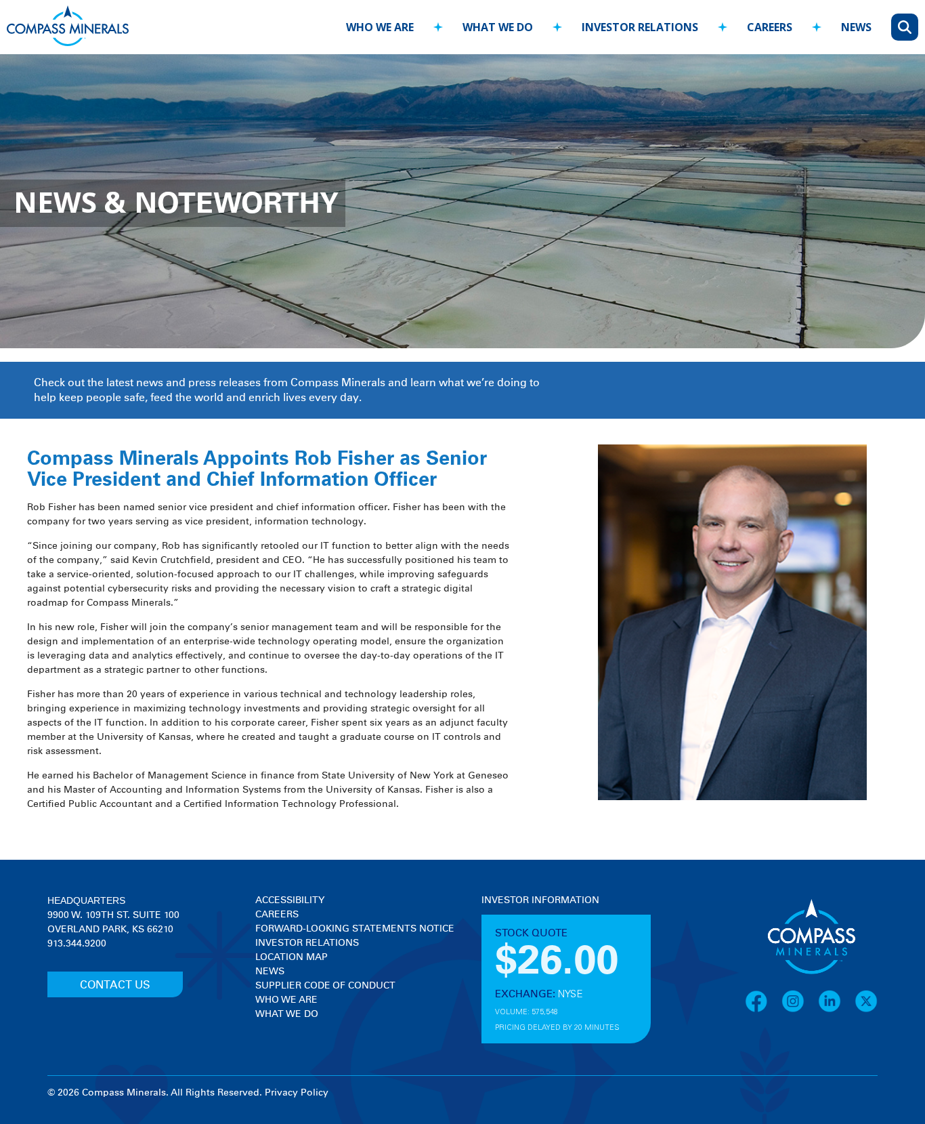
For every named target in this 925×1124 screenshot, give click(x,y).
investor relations (640, 27)
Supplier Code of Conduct (325, 986)
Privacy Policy (296, 1093)
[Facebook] (763, 1010)
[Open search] (904, 27)
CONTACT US (115, 985)
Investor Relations (307, 943)
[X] (866, 1010)
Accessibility (289, 900)
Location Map (291, 957)
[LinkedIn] (836, 1010)
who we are (380, 27)
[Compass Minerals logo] (68, 27)
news (856, 27)
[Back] (323, 21)
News (269, 971)
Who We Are (286, 1000)
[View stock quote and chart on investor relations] (544, 958)
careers (769, 27)
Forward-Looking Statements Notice (354, 929)
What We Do (286, 1014)
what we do (497, 27)
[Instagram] (799, 1010)
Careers (277, 914)
